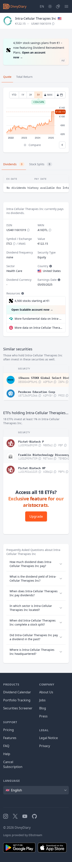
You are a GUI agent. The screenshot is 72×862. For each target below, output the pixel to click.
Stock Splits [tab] (39, 164)
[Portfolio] (58, 6)
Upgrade (36, 516)
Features (9, 738)
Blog (42, 708)
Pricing (8, 730)
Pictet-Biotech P (31, 441)
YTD (14, 94)
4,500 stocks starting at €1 (32, 301)
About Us (46, 692)
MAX (49, 94)
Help (6, 754)
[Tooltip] (50, 266)
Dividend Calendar (17, 692)
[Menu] (66, 6)
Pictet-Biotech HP (31, 468)
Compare (35, 145)
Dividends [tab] (12, 164)
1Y (22, 94)
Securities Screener (17, 708)
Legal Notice (48, 738)
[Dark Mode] (50, 6)
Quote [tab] (7, 77)
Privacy (44, 746)
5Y (38, 95)
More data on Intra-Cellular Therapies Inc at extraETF (38, 328)
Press (43, 716)
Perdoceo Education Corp (36, 391)
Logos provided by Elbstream (22, 835)
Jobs (42, 700)
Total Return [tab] (24, 77)
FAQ (6, 746)
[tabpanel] (36, 120)
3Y (30, 94)
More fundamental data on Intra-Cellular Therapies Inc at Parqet (38, 318)
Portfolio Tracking (16, 700)
